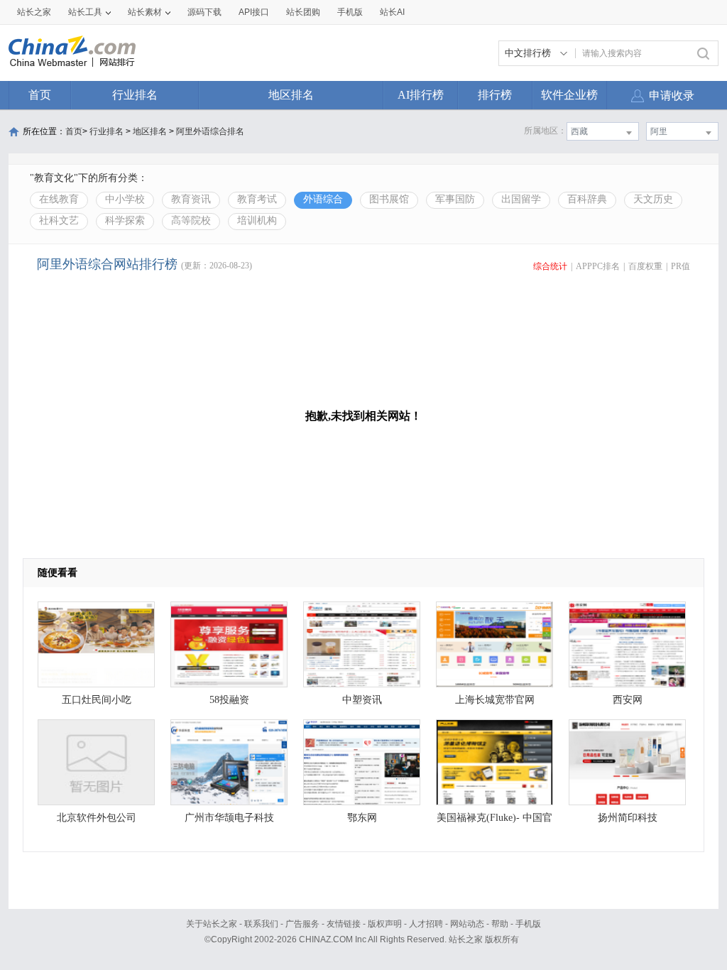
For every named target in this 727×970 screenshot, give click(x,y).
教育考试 (257, 199)
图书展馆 (389, 199)
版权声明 (385, 924)
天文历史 (653, 199)
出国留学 (521, 199)
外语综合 (323, 199)
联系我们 (261, 924)
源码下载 (204, 12)
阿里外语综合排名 (210, 131)
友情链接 (344, 924)
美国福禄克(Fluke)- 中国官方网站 (494, 821)
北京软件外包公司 (96, 817)
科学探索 (125, 220)
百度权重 (645, 266)
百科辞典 (587, 199)
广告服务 (302, 924)
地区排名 (291, 95)
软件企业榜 (569, 95)
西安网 (628, 699)
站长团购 (303, 12)
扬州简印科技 (627, 817)
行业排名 (135, 95)
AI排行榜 (421, 95)
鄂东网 (362, 817)
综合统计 (550, 266)
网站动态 (467, 924)
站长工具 (85, 12)
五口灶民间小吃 (96, 699)
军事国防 (455, 199)
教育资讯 (191, 199)
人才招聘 (426, 924)
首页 (39, 95)
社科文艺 (59, 220)
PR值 (680, 266)
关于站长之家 (211, 924)
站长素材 (145, 12)
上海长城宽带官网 (495, 699)
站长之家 (34, 12)
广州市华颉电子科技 (229, 817)
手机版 (528, 924)
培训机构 (257, 220)
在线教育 (59, 199)
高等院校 (191, 220)
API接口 (254, 12)
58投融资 (229, 699)
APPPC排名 (598, 266)
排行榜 (495, 95)
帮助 (499, 924)
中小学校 (125, 199)
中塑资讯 (362, 699)
